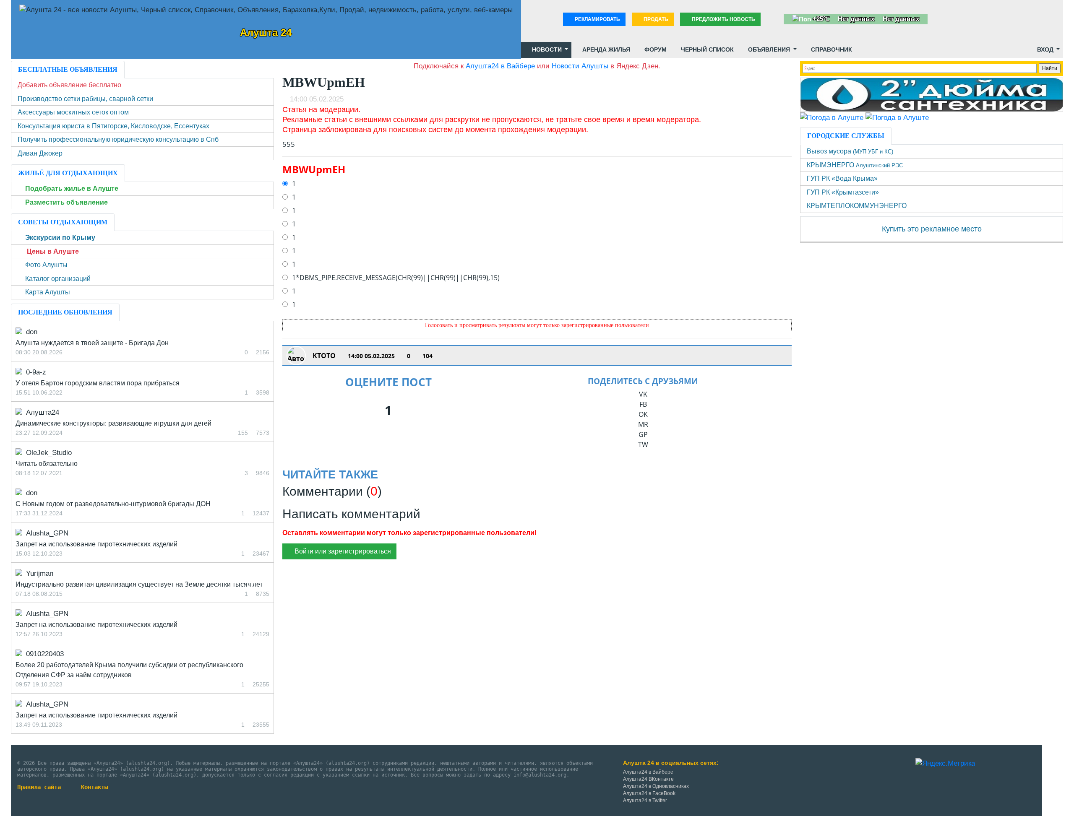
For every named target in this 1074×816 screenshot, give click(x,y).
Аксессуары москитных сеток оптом (73, 112)
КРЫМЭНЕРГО (855, 165)
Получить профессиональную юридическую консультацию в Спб (118, 139)
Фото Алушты (46, 264)
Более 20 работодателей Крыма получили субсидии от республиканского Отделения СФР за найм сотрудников (129, 669)
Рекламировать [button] (596, 19)
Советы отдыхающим (62, 222)
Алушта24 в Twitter (645, 800)
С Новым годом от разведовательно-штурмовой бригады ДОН (113, 503)
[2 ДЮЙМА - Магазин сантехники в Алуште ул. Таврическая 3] (931, 94)
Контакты (94, 787)
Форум (655, 49)
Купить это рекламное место (932, 229)
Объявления (769, 49)
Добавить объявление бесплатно (69, 84)
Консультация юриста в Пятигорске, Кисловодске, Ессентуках (113, 126)
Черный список (706, 49)
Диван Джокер (40, 153)
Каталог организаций (58, 278)
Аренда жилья (605, 49)
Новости (546, 49)
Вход (1045, 49)
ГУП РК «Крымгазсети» (843, 192)
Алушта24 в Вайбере (648, 772)
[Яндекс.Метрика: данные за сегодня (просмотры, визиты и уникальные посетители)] (945, 763)
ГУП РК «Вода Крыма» (842, 178)
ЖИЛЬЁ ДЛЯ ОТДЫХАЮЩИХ (68, 173)
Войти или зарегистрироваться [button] (342, 551)
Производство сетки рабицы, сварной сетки (85, 98)
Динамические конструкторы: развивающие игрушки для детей (113, 423)
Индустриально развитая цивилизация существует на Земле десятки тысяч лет (139, 584)
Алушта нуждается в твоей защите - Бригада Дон (92, 342)
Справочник (830, 49)
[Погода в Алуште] (831, 117)
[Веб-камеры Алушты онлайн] (897, 117)
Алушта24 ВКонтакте (648, 779)
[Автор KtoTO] (296, 355)
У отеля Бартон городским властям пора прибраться (98, 383)
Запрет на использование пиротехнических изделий (96, 544)
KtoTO (324, 355)
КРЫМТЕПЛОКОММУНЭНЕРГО (857, 205)
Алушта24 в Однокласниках (656, 786)
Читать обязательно (47, 463)
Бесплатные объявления (67, 69)
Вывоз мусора (850, 151)
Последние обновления (65, 312)
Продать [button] (655, 19)
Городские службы (845, 135)
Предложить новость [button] (723, 19)
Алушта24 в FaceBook (649, 793)
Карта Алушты (47, 292)
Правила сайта (39, 787)
